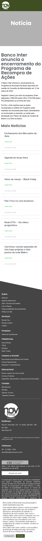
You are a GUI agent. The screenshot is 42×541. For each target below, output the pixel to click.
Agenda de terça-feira (16, 157)
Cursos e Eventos (8, 376)
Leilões (4, 326)
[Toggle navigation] (35, 5)
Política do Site (7, 312)
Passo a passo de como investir (13, 373)
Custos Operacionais (9, 362)
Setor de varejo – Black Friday (20, 179)
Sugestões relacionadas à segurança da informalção (20, 379)
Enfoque (5, 348)
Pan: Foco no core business (19, 201)
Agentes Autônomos (9, 300)
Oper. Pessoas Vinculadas (11, 303)
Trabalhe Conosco (8, 395)
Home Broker (6, 343)
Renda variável (7, 323)
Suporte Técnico (7, 393)
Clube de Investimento (10, 334)
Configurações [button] (9, 536)
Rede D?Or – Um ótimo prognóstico (16, 223)
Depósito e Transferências (11, 365)
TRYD (4, 345)
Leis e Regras (7, 306)
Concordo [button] (20, 536)
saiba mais (8, 142)
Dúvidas (4, 390)
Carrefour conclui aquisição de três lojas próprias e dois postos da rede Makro (20, 249)
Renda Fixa (6, 320)
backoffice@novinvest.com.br (12, 452)
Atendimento (6, 387)
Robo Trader (6, 351)
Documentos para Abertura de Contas (15, 359)
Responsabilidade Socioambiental (14, 309)
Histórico (5, 298)
